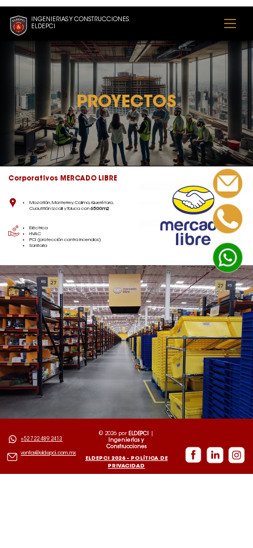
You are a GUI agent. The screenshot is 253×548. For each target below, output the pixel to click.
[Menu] (230, 23)
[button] (227, 218)
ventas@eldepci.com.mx (48, 453)
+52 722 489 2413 (41, 439)
